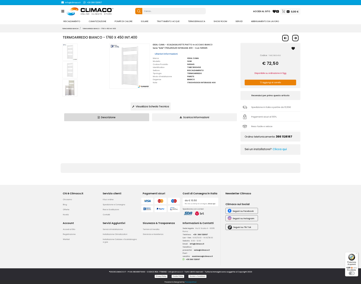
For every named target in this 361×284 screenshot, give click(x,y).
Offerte (66, 209)
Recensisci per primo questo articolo (270, 95)
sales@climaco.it (202, 250)
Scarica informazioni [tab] (195, 117)
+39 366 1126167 (94, 2)
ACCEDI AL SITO (261, 11)
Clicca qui (280, 149)
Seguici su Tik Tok (242, 227)
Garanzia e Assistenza (153, 234)
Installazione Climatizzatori (115, 234)
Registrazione (69, 234)
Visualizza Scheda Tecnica (152, 106)
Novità (66, 214)
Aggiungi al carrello (271, 82)
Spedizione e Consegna (114, 204)
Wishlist (66, 239)
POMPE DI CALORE (123, 21)
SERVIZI (239, 21)
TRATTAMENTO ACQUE (168, 21)
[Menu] (356, 254)
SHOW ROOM (220, 21)
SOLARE (144, 21)
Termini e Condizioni (197, 276)
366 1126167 (284, 137)
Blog (65, 204)
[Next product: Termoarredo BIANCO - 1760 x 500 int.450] (295, 38)
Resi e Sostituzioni (111, 209)
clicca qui (211, 204)
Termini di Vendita (151, 229)
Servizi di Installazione (113, 229)
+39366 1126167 (200, 234)
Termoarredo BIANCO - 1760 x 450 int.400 (99, 29)
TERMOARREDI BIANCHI (70, 29)
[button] (138, 11)
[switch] (352, 273)
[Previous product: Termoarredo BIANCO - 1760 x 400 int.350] (285, 38)
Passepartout (190, 282)
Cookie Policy (178, 276)
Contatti (106, 214)
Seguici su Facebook (243, 211)
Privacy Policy (161, 276)
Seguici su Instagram (243, 218)
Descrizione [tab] (107, 117)
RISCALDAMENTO (71, 21)
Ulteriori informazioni (166, 54)
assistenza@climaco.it (202, 256)
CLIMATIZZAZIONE (97, 21)
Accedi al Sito (69, 229)
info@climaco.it (73, 2)
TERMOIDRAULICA (196, 21)
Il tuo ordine (108, 199)
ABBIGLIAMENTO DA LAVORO (265, 21)
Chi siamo (67, 199)
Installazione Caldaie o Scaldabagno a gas (120, 240)
